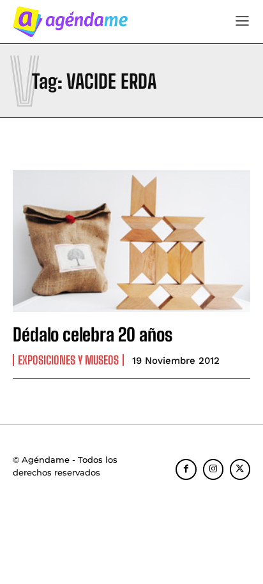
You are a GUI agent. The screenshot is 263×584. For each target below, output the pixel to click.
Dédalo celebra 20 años (92, 334)
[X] (240, 469)
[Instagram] (213, 469)
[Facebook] (186, 469)
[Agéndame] (70, 21)
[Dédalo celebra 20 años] (131, 241)
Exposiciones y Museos (68, 360)
